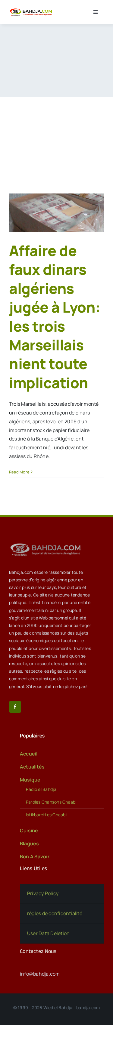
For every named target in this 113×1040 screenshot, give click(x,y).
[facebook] (15, 707)
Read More (19, 472)
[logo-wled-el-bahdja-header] (31, 9)
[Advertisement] (56, 136)
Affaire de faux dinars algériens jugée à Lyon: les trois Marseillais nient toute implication (54, 316)
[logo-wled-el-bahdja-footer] (46, 543)
